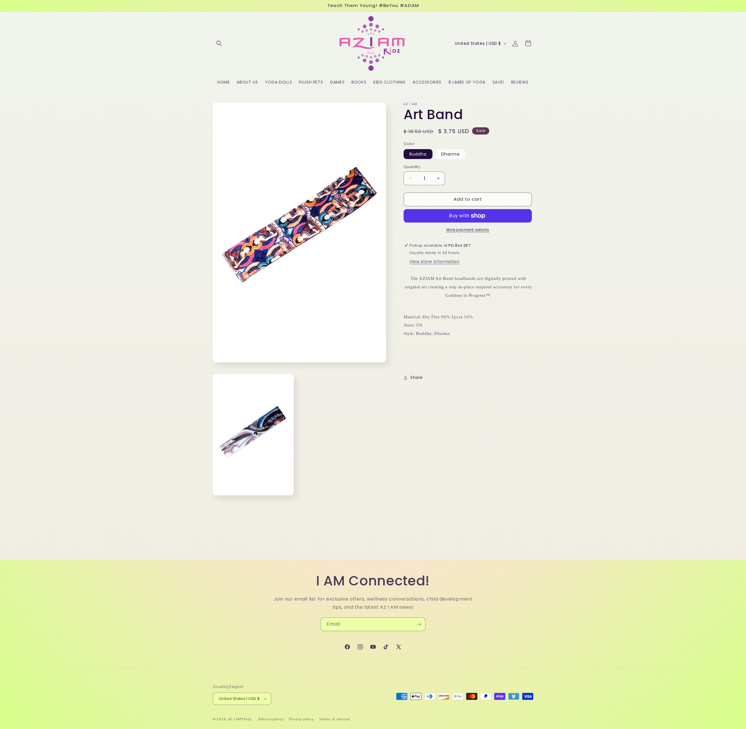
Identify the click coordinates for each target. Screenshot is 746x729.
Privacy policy (301, 719)
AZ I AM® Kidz (240, 719)
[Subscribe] (418, 624)
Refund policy (270, 719)
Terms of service (334, 719)
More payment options (467, 229)
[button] (219, 43)
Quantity (412, 167)
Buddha (418, 154)
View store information (434, 261)
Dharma (450, 154)
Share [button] (416, 377)
